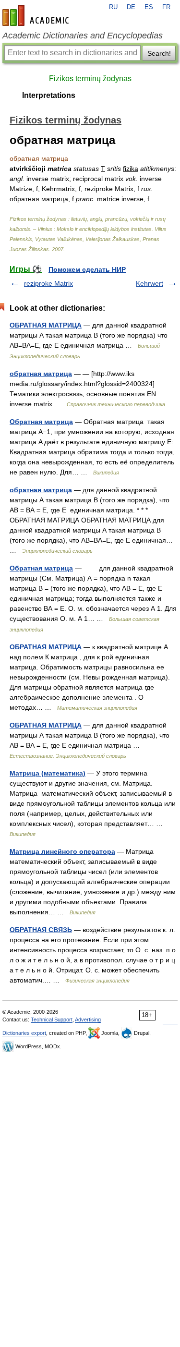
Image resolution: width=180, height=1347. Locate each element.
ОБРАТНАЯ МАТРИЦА (46, 325)
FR (166, 7)
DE (131, 7)
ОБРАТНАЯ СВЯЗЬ (41, 930)
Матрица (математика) (47, 773)
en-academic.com (37, 15)
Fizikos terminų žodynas (90, 78)
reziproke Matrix (48, 283)
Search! (159, 53)
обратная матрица (41, 373)
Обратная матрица (41, 421)
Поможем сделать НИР (87, 269)
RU (113, 7)
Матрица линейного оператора (62, 851)
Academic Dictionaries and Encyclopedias (82, 35)
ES (148, 7)
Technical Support (51, 1019)
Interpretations (48, 95)
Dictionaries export (24, 1033)
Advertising (88, 1019)
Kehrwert (149, 283)
